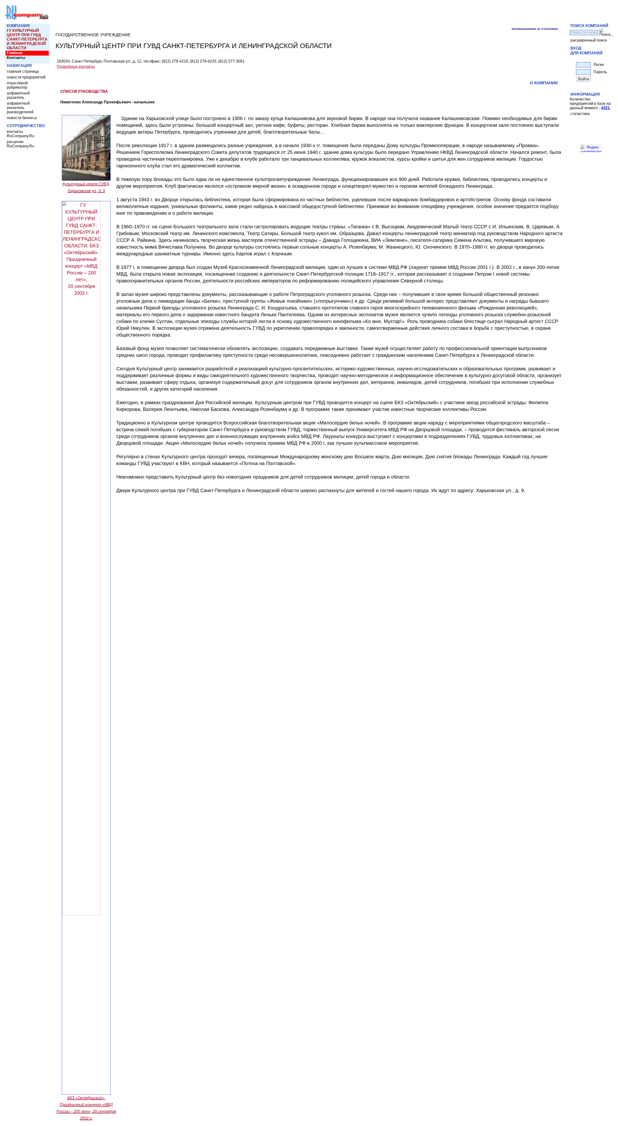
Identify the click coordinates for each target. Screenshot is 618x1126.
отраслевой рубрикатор (17, 85)
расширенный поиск (588, 40)
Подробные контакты (76, 67)
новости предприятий (26, 77)
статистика (580, 114)
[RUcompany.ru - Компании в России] (27, 19)
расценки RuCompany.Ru (20, 144)
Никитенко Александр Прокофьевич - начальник (107, 102)
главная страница (23, 71)
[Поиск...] (606, 33)
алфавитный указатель (18, 95)
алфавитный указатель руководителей (20, 107)
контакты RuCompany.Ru (20, 133)
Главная (14, 53)
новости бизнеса (22, 118)
